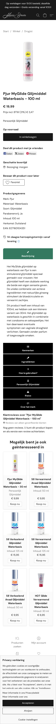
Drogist (28, 31)
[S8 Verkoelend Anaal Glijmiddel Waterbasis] (15, 580)
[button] (15, 15)
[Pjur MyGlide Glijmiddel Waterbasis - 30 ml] (15, 463)
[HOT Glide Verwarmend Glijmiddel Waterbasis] (41, 580)
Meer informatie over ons (15, 696)
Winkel (16, 31)
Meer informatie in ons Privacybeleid (20, 692)
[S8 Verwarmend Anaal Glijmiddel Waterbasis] (41, 463)
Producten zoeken (17, 644)
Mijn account (38, 642)
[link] (28, 718)
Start (6, 31)
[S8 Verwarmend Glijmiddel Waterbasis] (41, 523)
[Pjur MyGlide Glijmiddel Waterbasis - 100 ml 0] (28, 61)
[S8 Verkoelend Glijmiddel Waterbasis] (15, 523)
